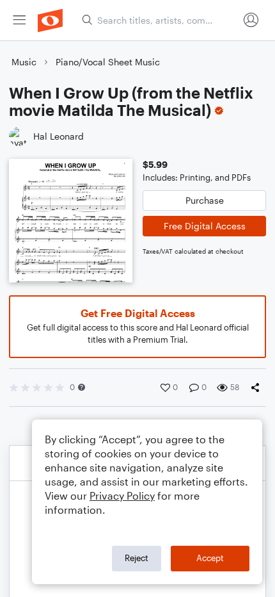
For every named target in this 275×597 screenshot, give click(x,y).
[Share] (257, 387)
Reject (136, 558)
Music (24, 61)
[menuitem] (19, 20)
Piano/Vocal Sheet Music (108, 61)
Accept (210, 558)
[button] (81, 387)
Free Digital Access (205, 225)
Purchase (204, 200)
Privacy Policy (122, 495)
